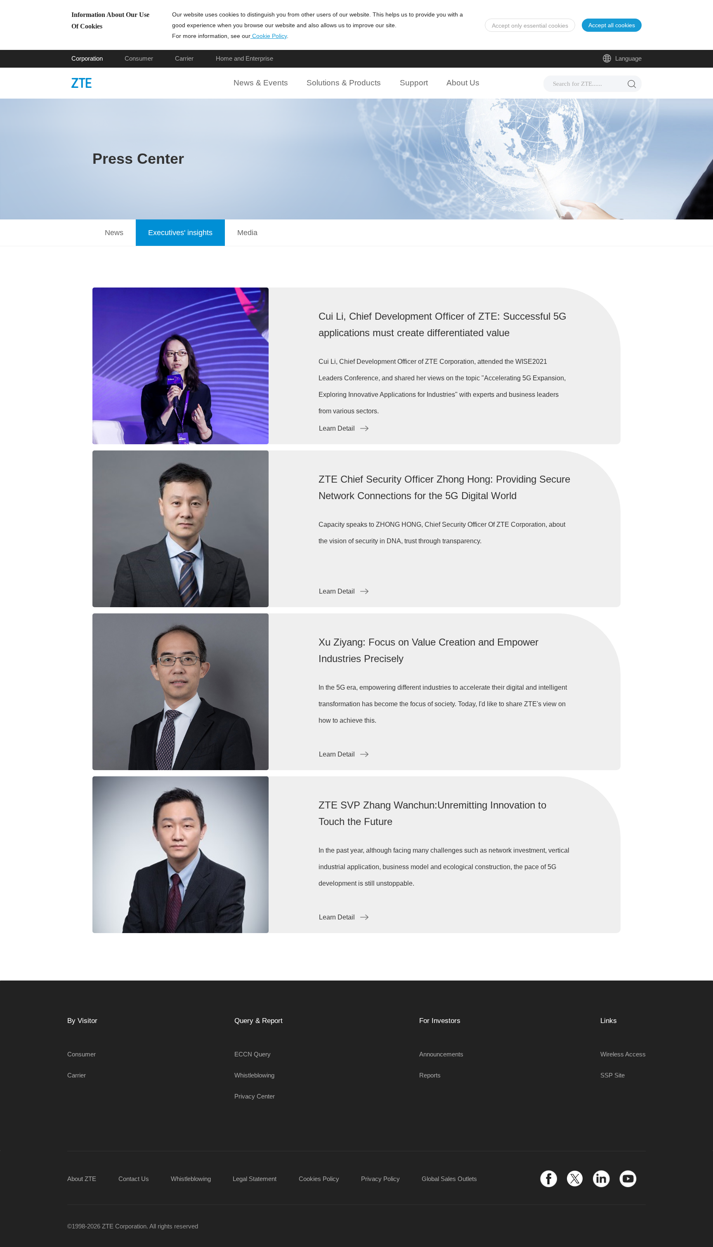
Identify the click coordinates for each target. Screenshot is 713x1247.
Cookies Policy (319, 1178)
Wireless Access (623, 1054)
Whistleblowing (254, 1075)
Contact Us (133, 1178)
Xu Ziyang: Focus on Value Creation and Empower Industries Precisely (428, 650)
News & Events (261, 82)
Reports (430, 1075)
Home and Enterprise (244, 58)
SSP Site (612, 1075)
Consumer (139, 58)
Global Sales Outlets (449, 1178)
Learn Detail (337, 428)
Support (414, 82)
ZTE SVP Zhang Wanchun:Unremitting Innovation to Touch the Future (432, 813)
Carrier (184, 58)
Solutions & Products (344, 82)
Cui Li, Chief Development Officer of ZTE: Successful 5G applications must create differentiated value (443, 324)
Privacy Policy (380, 1178)
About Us (462, 82)
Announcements (441, 1054)
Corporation (87, 58)
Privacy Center (254, 1096)
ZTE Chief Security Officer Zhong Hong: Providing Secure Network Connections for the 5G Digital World (444, 487)
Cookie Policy (268, 36)
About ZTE (81, 1178)
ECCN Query (252, 1054)
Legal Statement (254, 1178)
